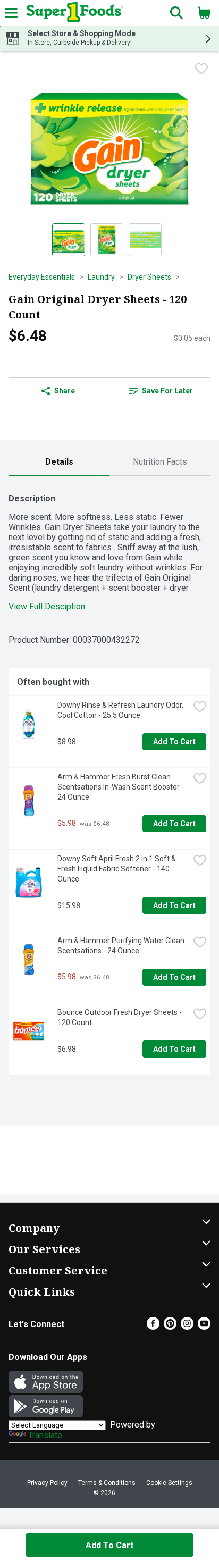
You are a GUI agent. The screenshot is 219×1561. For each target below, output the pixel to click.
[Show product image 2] (106, 239)
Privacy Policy (47, 1483)
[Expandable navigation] (11, 12)
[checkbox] (201, 68)
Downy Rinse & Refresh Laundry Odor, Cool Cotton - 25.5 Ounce (121, 710)
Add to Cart (174, 741)
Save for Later (167, 391)
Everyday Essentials (42, 277)
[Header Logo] (72, 13)
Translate (45, 1435)
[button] (176, 13)
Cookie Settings (169, 1483)
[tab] (59, 462)
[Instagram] (187, 1327)
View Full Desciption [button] (47, 606)
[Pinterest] (170, 1327)
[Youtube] (204, 1327)
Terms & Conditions (107, 1483)
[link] (161, 390)
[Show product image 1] (68, 239)
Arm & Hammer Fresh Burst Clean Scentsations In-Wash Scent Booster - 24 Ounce (121, 787)
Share (64, 391)
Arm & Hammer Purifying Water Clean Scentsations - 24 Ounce (121, 945)
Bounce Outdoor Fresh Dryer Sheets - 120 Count (120, 1017)
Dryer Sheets (149, 277)
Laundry (101, 277)
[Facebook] (153, 1327)
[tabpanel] (109, 779)
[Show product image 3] (145, 239)
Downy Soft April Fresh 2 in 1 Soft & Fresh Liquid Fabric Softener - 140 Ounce (117, 868)
